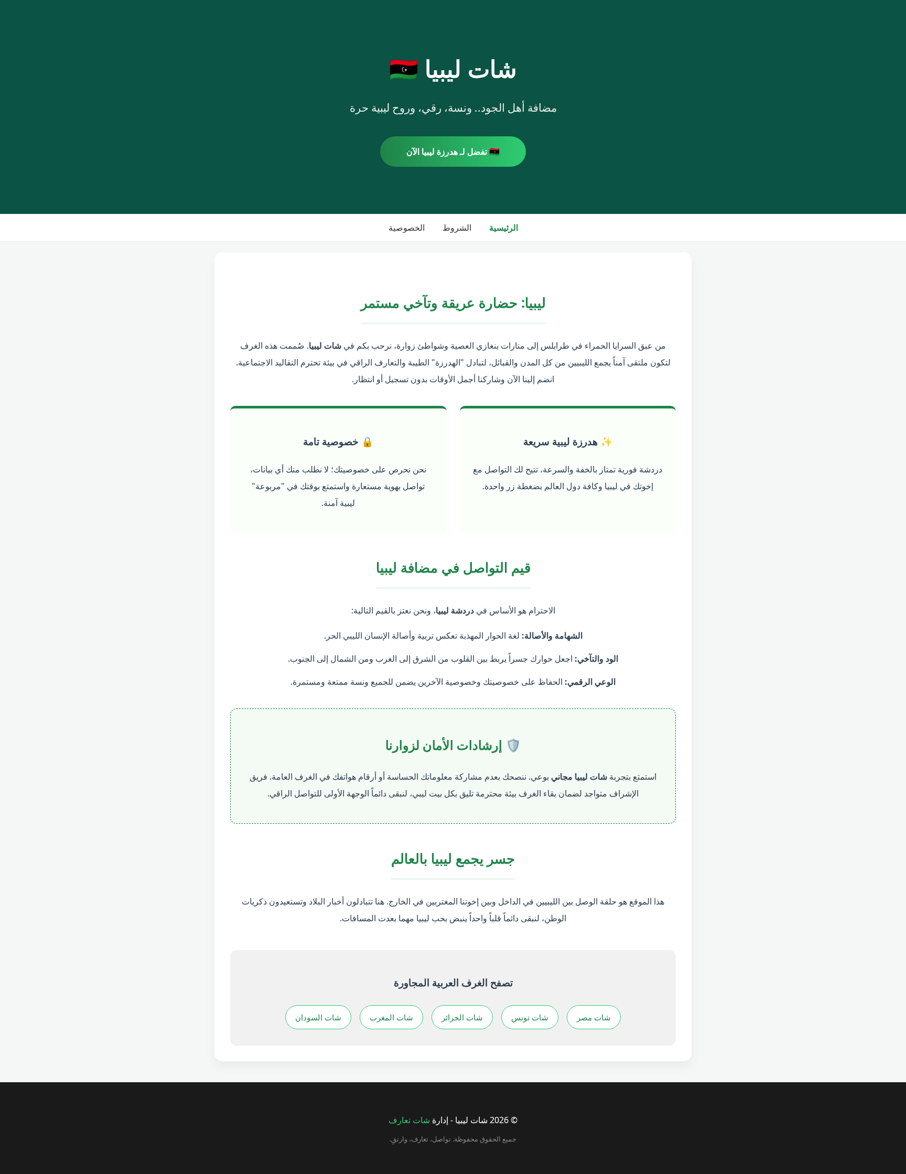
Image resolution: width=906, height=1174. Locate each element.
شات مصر (594, 1017)
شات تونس (529, 1017)
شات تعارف (409, 1120)
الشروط (457, 227)
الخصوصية (407, 227)
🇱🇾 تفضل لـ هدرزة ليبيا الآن (453, 151)
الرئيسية (503, 227)
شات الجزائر (462, 1017)
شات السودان (318, 1017)
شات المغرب (391, 1017)
